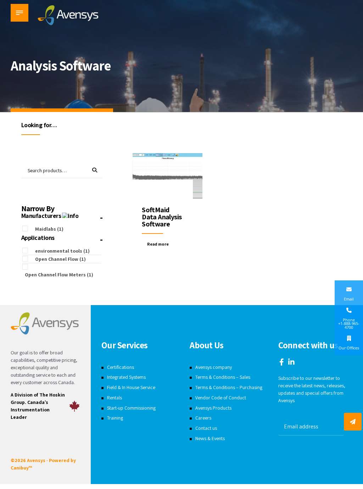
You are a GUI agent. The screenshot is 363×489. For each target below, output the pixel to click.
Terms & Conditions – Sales (222, 377)
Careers (203, 418)
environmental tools (62, 251)
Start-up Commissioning (131, 408)
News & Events (210, 438)
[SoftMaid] (167, 176)
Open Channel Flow (60, 259)
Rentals (114, 397)
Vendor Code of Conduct (220, 397)
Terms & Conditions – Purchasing (228, 387)
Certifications (120, 367)
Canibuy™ (21, 468)
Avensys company (213, 367)
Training (115, 418)
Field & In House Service (131, 387)
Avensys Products (213, 408)
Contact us (206, 428)
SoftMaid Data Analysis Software (162, 217)
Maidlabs (49, 229)
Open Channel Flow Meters (59, 274)
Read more (158, 244)
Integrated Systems (126, 377)
